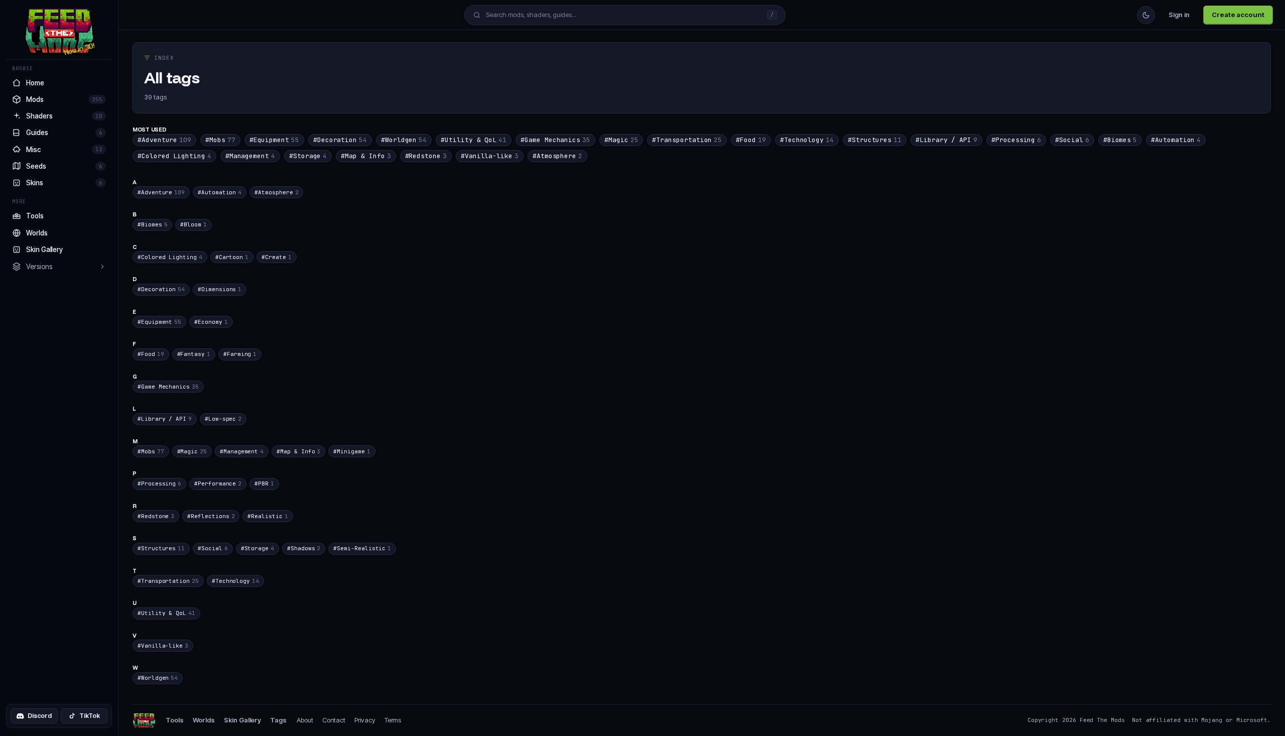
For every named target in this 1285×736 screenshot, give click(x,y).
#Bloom (193, 224)
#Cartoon (231, 257)
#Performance (217, 483)
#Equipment (274, 140)
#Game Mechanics (555, 140)
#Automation (1176, 140)
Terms (393, 720)
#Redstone (426, 156)
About (305, 720)
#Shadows (303, 548)
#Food (751, 140)
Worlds (204, 720)
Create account (1238, 15)
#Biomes (1120, 140)
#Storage (308, 156)
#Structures (875, 140)
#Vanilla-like (490, 156)
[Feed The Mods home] (144, 720)
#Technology (807, 140)
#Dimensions (219, 289)
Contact (334, 720)
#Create (276, 257)
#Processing (1016, 140)
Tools (175, 720)
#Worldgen (404, 140)
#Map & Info (366, 156)
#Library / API (946, 140)
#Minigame (351, 451)
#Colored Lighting (174, 156)
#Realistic (267, 516)
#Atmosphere (557, 156)
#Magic (621, 140)
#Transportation (687, 140)
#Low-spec (223, 418)
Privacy (364, 720)
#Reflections (210, 516)
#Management (250, 156)
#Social (1072, 140)
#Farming (239, 353)
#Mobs (220, 140)
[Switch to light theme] (1146, 15)
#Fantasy (193, 353)
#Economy (210, 321)
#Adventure (164, 140)
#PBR (264, 483)
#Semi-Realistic (362, 548)
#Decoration (340, 140)
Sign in (1179, 15)
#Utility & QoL (473, 140)
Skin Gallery (242, 720)
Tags (278, 720)
